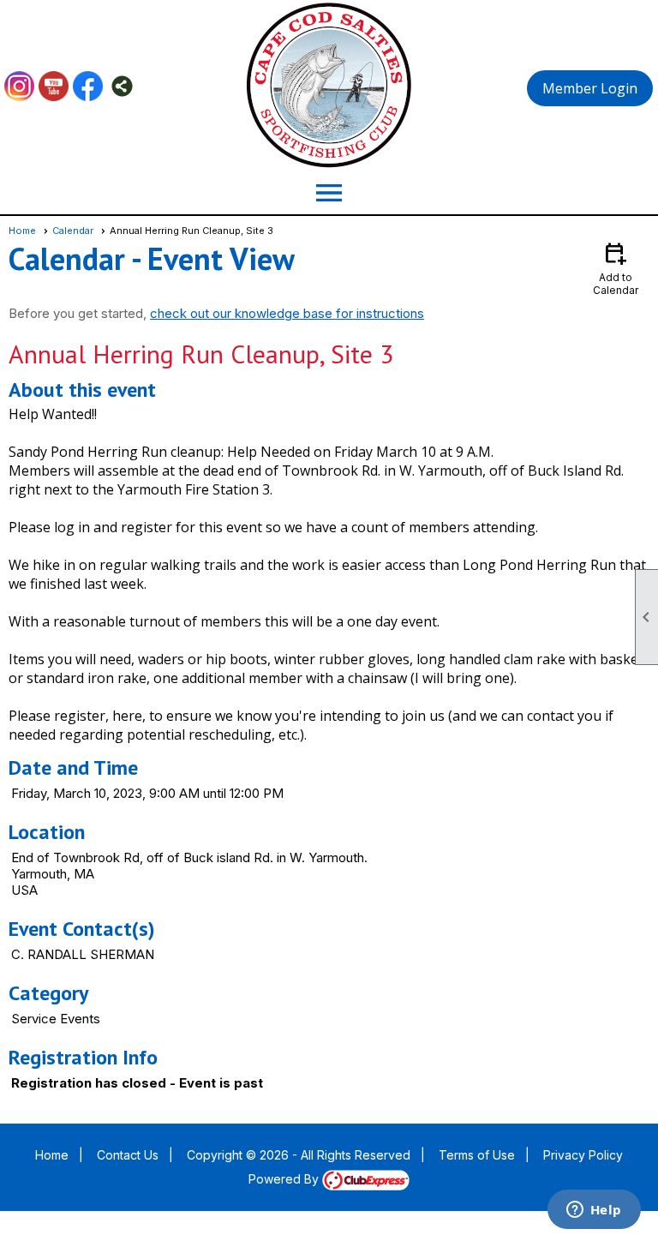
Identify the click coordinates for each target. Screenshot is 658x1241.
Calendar (72, 231)
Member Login (589, 88)
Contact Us (128, 1155)
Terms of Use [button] (477, 1155)
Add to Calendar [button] (615, 268)
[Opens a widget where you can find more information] (594, 1211)
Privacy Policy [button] (583, 1155)
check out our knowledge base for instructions (287, 313)
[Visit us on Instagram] (19, 86)
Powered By (285, 1179)
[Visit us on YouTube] (54, 86)
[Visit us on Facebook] (88, 86)
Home (22, 231)
